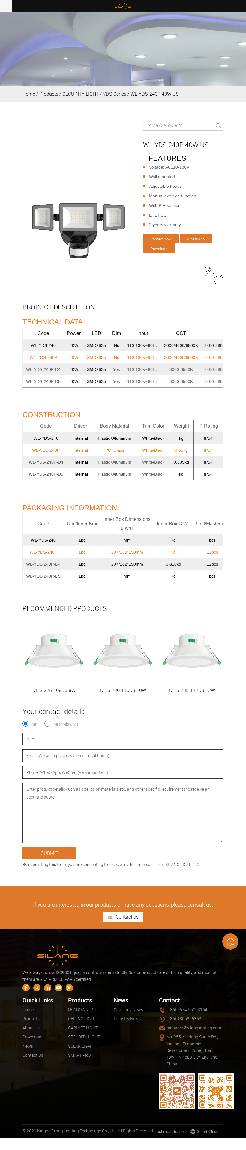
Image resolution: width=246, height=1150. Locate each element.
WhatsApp (196, 239)
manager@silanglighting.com (193, 1028)
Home (28, 94)
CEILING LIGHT (82, 1018)
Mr (34, 724)
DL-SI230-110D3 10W (123, 690)
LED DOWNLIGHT (84, 1009)
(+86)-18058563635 (185, 1018)
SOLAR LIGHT (80, 1046)
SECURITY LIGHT (80, 94)
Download (158, 248)
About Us (31, 1028)
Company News (128, 1009)
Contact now (161, 239)
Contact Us (32, 1055)
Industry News (127, 1018)
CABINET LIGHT (83, 1028)
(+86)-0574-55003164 (186, 1009)
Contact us (127, 916)
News (27, 1046)
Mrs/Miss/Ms (66, 724)
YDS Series (114, 94)
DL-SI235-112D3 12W (192, 690)
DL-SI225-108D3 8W (54, 690)
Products (48, 94)
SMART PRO (79, 1055)
